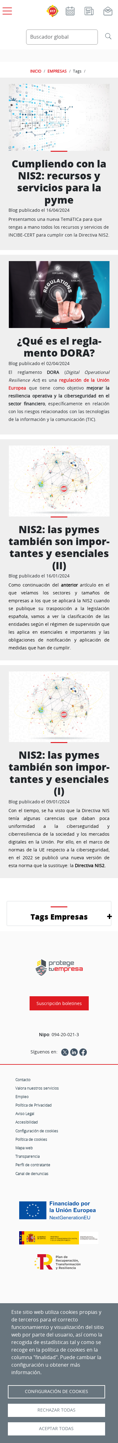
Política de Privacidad (33, 1104)
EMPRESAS (57, 71)
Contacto (23, 1079)
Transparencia (27, 1156)
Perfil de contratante (32, 1164)
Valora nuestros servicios (37, 1087)
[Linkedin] (74, 1052)
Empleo (22, 1096)
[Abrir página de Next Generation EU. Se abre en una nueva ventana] (59, 1212)
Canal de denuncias (31, 1173)
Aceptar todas (56, 1428)
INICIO (35, 71)
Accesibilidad (26, 1121)
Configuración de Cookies (56, 1391)
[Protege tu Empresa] (59, 967)
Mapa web (24, 1147)
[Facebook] (83, 1052)
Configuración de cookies (36, 1130)
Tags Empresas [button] (59, 916)
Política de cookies (31, 1139)
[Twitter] (65, 1052)
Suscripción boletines (59, 1003)
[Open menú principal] (6, 9)
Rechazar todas (56, 1410)
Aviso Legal (24, 1113)
